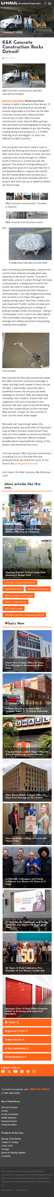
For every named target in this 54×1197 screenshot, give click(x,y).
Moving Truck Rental (11, 1138)
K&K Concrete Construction (19, 595)
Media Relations (8, 1117)
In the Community (9, 1114)
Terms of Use (21, 1190)
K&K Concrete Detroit (15, 601)
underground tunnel (25, 463)
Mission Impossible (13, 100)
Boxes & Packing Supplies (13, 1152)
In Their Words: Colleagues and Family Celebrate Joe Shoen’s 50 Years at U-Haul (26, 925)
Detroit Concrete (13, 588)
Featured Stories (9, 1121)
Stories (4, 1110)
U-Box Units (7, 1145)
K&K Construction (14, 608)
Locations (6, 1156)
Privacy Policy (6, 1190)
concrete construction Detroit (20, 582)
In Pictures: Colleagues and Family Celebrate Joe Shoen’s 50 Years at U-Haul (25, 881)
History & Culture (9, 1107)
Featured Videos (9, 1124)
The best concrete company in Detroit (24, 614)
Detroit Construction (38, 588)
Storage (5, 1149)
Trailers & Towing (9, 1142)
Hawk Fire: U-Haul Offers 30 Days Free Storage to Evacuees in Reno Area (24, 665)
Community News (12, 32)
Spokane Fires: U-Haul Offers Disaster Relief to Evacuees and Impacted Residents (26, 1011)
